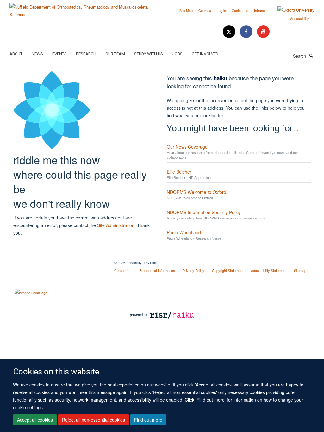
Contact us (240, 10)
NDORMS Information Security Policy (204, 212)
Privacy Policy (193, 270)
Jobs (177, 54)
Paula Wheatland (184, 232)
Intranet (260, 10)
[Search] (311, 55)
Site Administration (115, 225)
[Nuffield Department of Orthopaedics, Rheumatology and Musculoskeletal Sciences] (83, 8)
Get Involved (205, 54)
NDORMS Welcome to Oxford (196, 192)
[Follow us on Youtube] (263, 32)
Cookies (204, 10)
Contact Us (123, 270)
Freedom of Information (157, 270)
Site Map (186, 10)
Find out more (148, 420)
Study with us (148, 54)
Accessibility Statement (268, 270)
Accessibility (299, 18)
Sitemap (300, 270)
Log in (221, 10)
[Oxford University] (291, 10)
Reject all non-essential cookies (93, 420)
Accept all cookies (35, 420)
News (37, 54)
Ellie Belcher (179, 172)
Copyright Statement (227, 270)
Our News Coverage (187, 147)
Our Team (115, 54)
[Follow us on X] (230, 32)
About (15, 54)
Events (59, 54)
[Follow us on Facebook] (247, 32)
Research (86, 54)
